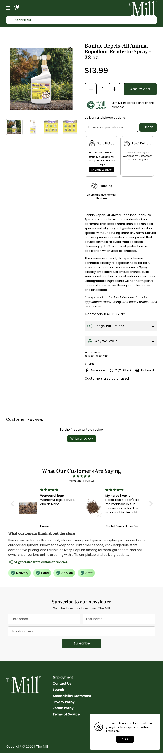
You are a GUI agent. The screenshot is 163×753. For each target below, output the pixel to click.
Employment (63, 677)
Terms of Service (66, 714)
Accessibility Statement (72, 696)
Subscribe (87, 643)
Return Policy (63, 708)
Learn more (113, 731)
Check (148, 127)
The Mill (42, 746)
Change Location (101, 169)
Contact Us (62, 683)
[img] (81, 476)
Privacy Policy (63, 702)
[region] (41, 79)
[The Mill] (142, 8)
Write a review (81, 438)
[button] (16, 8)
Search (58, 689)
